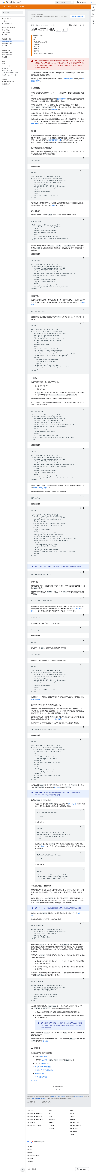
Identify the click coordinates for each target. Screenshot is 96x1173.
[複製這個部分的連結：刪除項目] (40, 582)
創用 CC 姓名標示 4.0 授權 (58, 1096)
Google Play (73, 1131)
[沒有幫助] (83, 25)
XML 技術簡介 (39, 1073)
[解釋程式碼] (80, 158)
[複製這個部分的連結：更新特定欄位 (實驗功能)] (53, 886)
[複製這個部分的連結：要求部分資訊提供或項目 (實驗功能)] (63, 705)
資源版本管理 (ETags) (40, 488)
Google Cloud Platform (34, 1155)
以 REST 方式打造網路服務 (44, 1070)
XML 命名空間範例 (41, 1077)
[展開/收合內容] (44, 35)
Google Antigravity (75, 1125)
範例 (15, 7)
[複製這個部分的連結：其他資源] (42, 1048)
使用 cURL (34, 124)
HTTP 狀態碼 (35, 699)
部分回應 (58, 719)
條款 (28, 1169)
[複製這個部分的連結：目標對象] (42, 88)
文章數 (22, 7)
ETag (53, 205)
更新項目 (42, 846)
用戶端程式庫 (61, 99)
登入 (92, 2)
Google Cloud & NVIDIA (34, 1125)
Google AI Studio (75, 1122)
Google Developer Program (35, 1113)
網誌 (50, 1113)
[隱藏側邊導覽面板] (22, 1170)
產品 (37, 25)
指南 (9, 7)
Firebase (72, 1119)
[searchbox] (12, 12)
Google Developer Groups (34, 1116)
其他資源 (54, 109)
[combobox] (64, 2)
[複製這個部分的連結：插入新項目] (42, 211)
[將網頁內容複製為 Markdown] (63, 29)
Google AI (30, 1158)
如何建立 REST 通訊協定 (43, 1067)
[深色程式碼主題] (83, 158)
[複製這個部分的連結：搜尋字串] (40, 296)
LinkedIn (51, 1122)
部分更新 (57, 787)
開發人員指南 (68, 79)
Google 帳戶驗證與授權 (41, 67)
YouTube (51, 1128)
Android (72, 1113)
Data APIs (17, 2)
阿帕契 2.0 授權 (78, 1096)
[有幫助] (80, 25)
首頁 (3, 7)
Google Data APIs (46, 25)
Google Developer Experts (35, 1119)
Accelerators (31, 1122)
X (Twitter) (52, 1125)
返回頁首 (34, 1081)
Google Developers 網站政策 (38, 1098)
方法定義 (44, 1060)
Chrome (72, 1116)
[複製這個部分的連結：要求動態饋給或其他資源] (54, 148)
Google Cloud (74, 1128)
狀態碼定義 (45, 1063)
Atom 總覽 (43, 1057)
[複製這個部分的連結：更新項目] (40, 378)
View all (72, 1134)
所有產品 (30, 1161)
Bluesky (51, 1116)
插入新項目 (72, 804)
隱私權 (34, 1169)
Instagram (52, 1119)
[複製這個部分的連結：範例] (37, 131)
